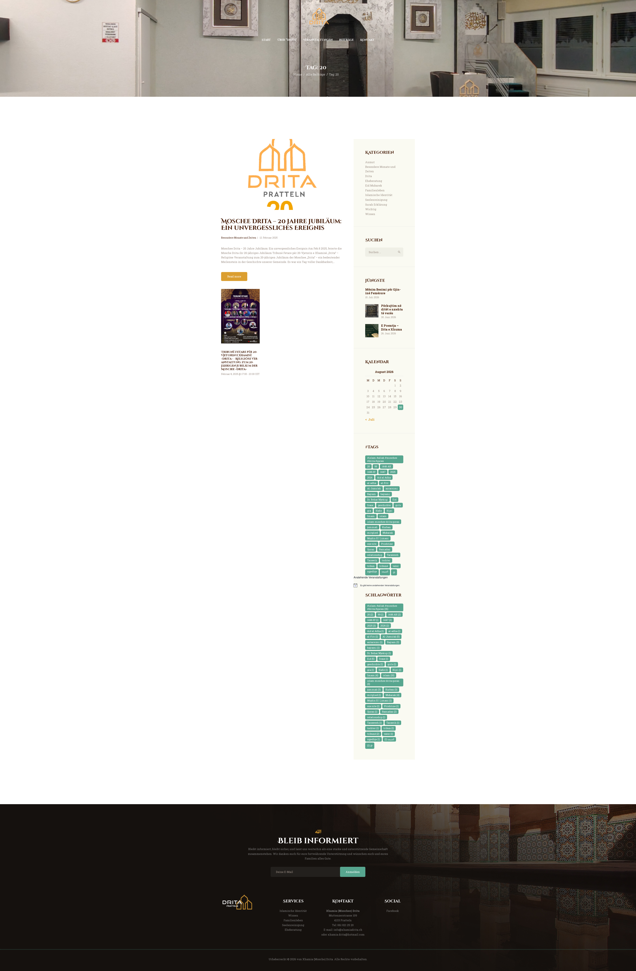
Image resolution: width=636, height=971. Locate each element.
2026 (369, 477)
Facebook (392, 911)
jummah (372, 527)
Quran (370, 549)
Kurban (386, 527)
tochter (386, 560)
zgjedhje (372, 571)
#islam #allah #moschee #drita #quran (382, 459)
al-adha (371, 483)
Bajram (371, 494)
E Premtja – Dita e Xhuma (391, 327)
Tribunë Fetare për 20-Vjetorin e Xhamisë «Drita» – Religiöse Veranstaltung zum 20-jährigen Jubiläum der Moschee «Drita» (239, 360)
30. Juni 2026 (388, 317)
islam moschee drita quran (383, 521)
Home (297, 74)
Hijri (389, 510)
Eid (395, 499)
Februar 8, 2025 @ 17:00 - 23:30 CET (240, 374)
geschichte (384, 505)
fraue (370, 505)
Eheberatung (373, 181)
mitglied (372, 532)
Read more (234, 276)
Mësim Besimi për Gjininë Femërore (383, 291)
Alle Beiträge (315, 74)
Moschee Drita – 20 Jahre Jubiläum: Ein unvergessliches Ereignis (281, 224)
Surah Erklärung (376, 204)
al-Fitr (385, 483)
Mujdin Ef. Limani (378, 538)
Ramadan (384, 549)
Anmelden (353, 872)
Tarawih (372, 560)
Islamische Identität (378, 195)
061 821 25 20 (345, 925)
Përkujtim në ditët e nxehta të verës (392, 309)
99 (375, 466)
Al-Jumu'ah (374, 488)
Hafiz (379, 510)
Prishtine (387, 543)
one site (371, 543)
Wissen (370, 214)
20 (368, 466)
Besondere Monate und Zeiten (238, 237)
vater (396, 566)
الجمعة (385, 571)
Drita (368, 176)
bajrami (385, 494)
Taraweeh (392, 554)
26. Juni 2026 (388, 333)
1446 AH (386, 466)
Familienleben (375, 190)
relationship (374, 554)
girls (398, 505)
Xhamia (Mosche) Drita (317, 959)
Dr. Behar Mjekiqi (377, 499)
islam (383, 516)
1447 (383, 471)
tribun (371, 566)
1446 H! (371, 471)
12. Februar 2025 (269, 237)
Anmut (370, 162)
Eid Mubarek (373, 185)
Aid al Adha (384, 477)
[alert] (384, 585)
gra (369, 510)
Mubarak (388, 532)
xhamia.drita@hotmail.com (346, 934)
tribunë (383, 566)
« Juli (370, 419)
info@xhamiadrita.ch (348, 929)
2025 (393, 471)
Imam (371, 516)
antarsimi (392, 488)
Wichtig (370, 209)
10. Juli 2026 (372, 297)
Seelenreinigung (376, 199)
